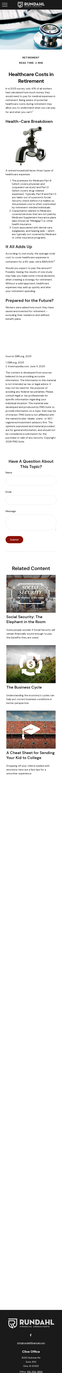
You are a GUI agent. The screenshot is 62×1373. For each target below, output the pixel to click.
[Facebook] (31, 1335)
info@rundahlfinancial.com (31, 1343)
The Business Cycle (24, 687)
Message (11, 511)
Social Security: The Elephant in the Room (25, 619)
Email (8, 492)
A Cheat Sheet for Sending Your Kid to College (30, 755)
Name (9, 472)
